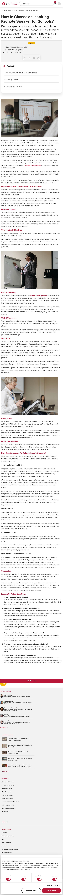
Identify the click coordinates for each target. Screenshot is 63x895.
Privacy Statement (7, 852)
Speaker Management (8, 836)
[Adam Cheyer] (2, 723)
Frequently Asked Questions (10, 849)
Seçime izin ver (31, 890)
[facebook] (25, 58)
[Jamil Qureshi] (2, 703)
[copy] (38, 58)
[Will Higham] (2, 717)
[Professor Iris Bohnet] (2, 710)
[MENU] (59, 3)
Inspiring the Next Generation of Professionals (21, 73)
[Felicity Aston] (2, 697)
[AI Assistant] (55, 2)
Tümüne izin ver (51, 890)
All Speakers (3, 727)
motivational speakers (33, 165)
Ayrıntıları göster (52, 885)
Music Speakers (6, 792)
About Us (4, 832)
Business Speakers (7, 788)
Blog (15, 10)
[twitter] (29, 58)
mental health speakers (38, 295)
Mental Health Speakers (8, 808)
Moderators (5, 811)
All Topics (4, 822)
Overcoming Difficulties (14, 86)
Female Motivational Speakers (10, 801)
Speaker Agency (7, 10)
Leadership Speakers (8, 805)
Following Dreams (12, 80)
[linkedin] (34, 58)
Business (21, 10)
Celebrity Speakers (7, 798)
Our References (6, 842)
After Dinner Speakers (8, 785)
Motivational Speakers (8, 782)
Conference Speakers (8, 795)
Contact (4, 846)
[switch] (23, 879)
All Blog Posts (5, 771)
